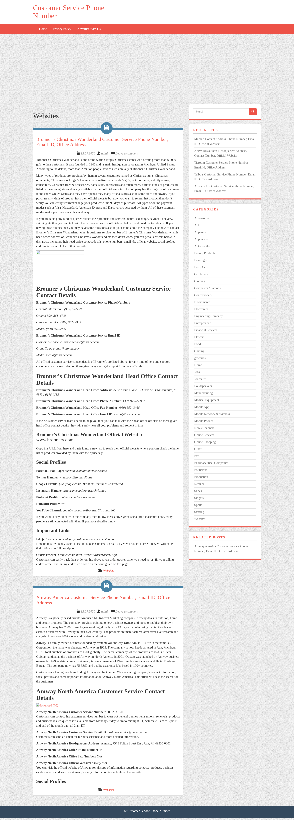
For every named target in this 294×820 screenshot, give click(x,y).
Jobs (197, 372)
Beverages (200, 260)
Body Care (201, 267)
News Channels (204, 428)
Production (201, 477)
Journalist (200, 379)
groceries (200, 358)
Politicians (200, 470)
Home (43, 29)
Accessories (201, 218)
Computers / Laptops (207, 288)
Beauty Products (204, 253)
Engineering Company (208, 316)
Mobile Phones (203, 421)
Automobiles (202, 246)
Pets (196, 456)
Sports (198, 505)
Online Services (204, 435)
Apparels (200, 232)
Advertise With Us (89, 29)
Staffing (199, 512)
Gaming (199, 351)
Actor (197, 225)
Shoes (198, 491)
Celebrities (201, 274)
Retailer (199, 484)
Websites (108, 570)
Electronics (201, 309)
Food (197, 344)
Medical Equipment (206, 400)
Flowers (199, 337)
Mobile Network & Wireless (212, 414)
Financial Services (205, 330)
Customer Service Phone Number (68, 12)
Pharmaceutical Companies (211, 463)
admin (105, 153)
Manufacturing (203, 393)
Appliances (201, 239)
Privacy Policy (62, 29)
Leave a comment (126, 153)
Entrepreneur (202, 323)
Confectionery (203, 295)
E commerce (202, 302)
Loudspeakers (203, 386)
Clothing (199, 281)
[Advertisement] (147, 64)
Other (197, 449)
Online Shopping (205, 442)
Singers (199, 498)
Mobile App (201, 407)
